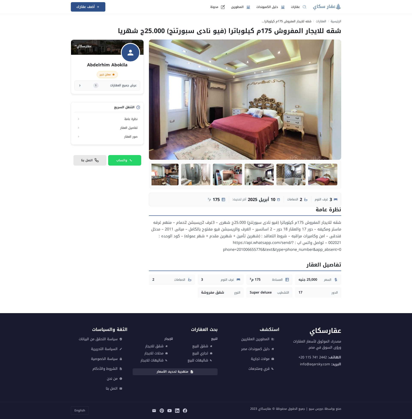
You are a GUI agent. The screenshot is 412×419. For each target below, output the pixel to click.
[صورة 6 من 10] (164, 174)
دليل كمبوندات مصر (255, 349)
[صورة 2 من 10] (291, 174)
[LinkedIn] (177, 410)
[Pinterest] (162, 410)
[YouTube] (169, 410)
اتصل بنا (112, 388)
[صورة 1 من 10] (323, 174)
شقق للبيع (200, 346)
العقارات (321, 21)
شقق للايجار (154, 346)
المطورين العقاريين (255, 339)
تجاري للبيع (200, 353)
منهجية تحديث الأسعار (172, 372)
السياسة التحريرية (104, 349)
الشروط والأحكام (105, 368)
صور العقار (131, 137)
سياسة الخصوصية (104, 358)
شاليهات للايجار (152, 360)
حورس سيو (316, 409)
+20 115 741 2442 (312, 357)
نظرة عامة (131, 119)
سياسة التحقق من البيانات (98, 339)
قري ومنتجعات (259, 368)
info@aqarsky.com (315, 364)
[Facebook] (185, 410)
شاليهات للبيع (198, 360)
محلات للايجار (154, 353)
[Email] (154, 410)
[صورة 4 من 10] (227, 174)
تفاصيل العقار (129, 128)
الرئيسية (336, 21)
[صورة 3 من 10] (259, 174)
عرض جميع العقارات (115, 85)
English (79, 410)
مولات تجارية (260, 358)
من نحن (112, 378)
